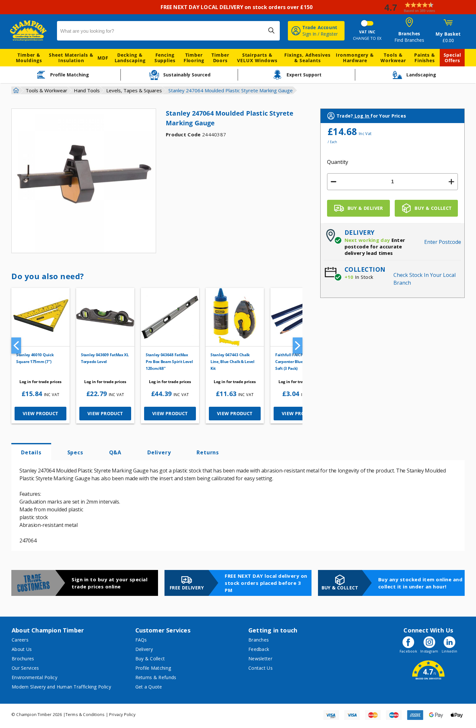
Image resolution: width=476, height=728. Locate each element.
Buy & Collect (150, 658)
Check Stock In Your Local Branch (424, 278)
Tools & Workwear (393, 57)
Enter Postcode (442, 241)
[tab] (31, 452)
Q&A (115, 452)
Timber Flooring (194, 57)
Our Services (25, 668)
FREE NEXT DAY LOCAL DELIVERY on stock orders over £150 (238, 7)
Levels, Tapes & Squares (134, 90)
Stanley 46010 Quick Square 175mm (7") (34, 358)
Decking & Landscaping (130, 57)
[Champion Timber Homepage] (30, 30)
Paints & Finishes (424, 57)
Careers (20, 640)
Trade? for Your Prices (371, 116)
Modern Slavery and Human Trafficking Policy (61, 687)
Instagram (429, 651)
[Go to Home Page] (15, 90)
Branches (258, 640)
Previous (16, 345)
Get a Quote (148, 687)
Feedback (258, 649)
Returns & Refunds (155, 677)
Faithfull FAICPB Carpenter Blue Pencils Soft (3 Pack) (296, 361)
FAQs (141, 640)
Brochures (23, 658)
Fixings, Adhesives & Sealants (307, 57)
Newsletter (260, 658)
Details (31, 452)
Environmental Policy (34, 677)
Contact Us (260, 668)
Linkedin (449, 651)
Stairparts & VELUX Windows (257, 57)
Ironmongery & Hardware (355, 57)
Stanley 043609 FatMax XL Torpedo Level (105, 358)
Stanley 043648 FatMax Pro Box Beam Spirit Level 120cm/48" (169, 361)
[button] (427, 7)
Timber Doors (220, 57)
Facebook (408, 651)
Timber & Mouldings (29, 57)
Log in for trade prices (40, 381)
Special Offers (452, 57)
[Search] (271, 30)
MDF (102, 58)
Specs (75, 452)
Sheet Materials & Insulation (71, 57)
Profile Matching (153, 668)
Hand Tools (87, 90)
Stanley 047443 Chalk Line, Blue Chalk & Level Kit (232, 361)
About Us (22, 649)
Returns (208, 452)
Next (297, 345)
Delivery (159, 452)
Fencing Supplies (165, 57)
